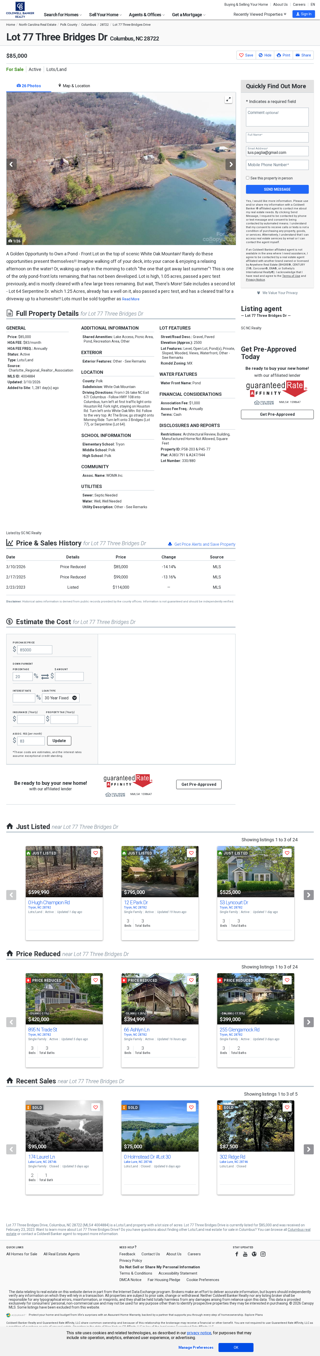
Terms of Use (291, 276)
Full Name (255, 134)
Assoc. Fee (27, 733)
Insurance (25, 712)
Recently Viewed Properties (259, 14)
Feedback (127, 1254)
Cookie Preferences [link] (202, 1280)
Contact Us (151, 1254)
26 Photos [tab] (31, 85)
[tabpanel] (121, 168)
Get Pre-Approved (277, 414)
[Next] (309, 895)
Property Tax (60, 712)
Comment (263, 113)
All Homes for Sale (21, 1254)
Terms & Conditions (136, 1273)
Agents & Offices (145, 14)
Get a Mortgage (187, 14)
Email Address (258, 148)
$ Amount (61, 669)
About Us (280, 4)
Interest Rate (22, 690)
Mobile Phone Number (268, 165)
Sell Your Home (104, 14)
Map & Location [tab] (76, 85)
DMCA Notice (131, 1280)
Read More (131, 299)
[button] (303, 14)
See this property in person (271, 178)
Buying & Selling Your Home (246, 4)
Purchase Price (24, 642)
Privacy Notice (255, 279)
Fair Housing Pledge (164, 1280)
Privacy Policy (131, 1260)
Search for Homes (61, 14)
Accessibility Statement (177, 1273)
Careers (299, 4)
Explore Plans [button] (254, 1315)
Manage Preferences (196, 1347)
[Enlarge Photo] (228, 99)
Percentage (21, 669)
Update (59, 740)
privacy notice (199, 1333)
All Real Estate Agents (62, 1254)
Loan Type (49, 690)
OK (236, 1348)
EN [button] (313, 4)
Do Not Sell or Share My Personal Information (160, 1267)
